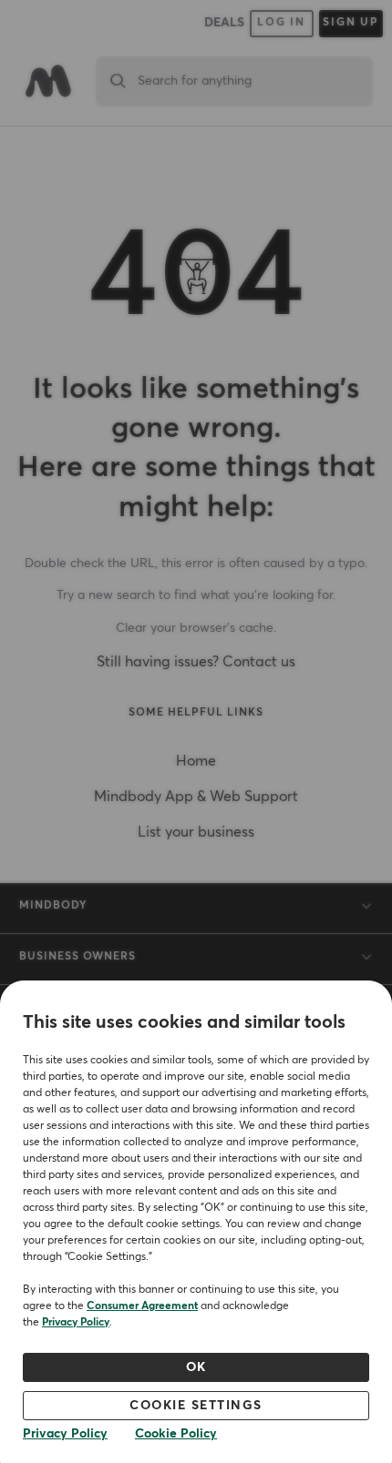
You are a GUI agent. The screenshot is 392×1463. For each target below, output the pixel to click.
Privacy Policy (75, 1322)
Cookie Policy (176, 1433)
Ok (196, 1367)
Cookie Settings (196, 1405)
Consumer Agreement (142, 1306)
